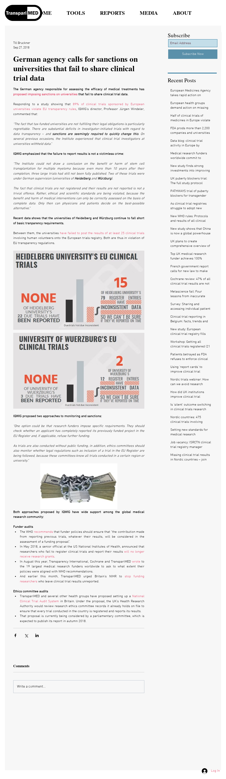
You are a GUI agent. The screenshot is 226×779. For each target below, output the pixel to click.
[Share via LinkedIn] (37, 635)
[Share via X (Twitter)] (26, 635)
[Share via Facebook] (15, 635)
